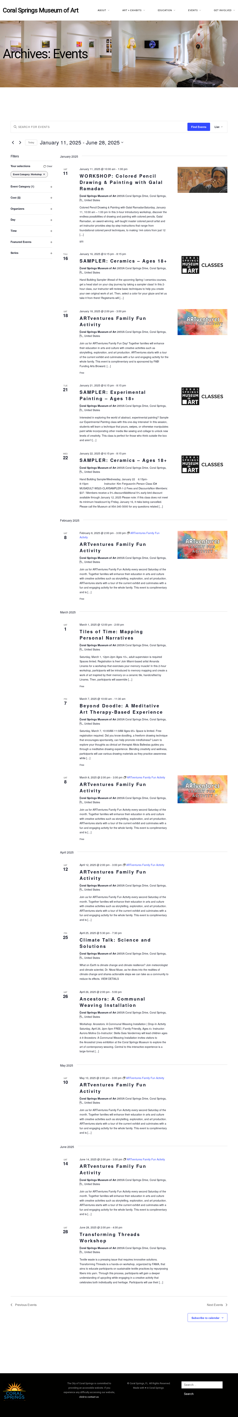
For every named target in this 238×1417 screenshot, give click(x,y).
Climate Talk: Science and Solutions (115, 943)
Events (193, 10)
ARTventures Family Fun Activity (113, 321)
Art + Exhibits (132, 10)
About (102, 10)
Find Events (198, 127)
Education (165, 10)
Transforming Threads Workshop (110, 1237)
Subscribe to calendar (205, 1318)
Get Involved (223, 10)
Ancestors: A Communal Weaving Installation (113, 1002)
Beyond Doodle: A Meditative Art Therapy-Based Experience (121, 708)
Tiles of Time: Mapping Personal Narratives (111, 634)
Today (31, 142)
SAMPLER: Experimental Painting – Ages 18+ (113, 395)
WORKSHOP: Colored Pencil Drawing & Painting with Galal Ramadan (121, 182)
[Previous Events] (13, 142)
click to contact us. (89, 1396)
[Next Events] (20, 142)
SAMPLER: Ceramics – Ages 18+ (123, 261)
